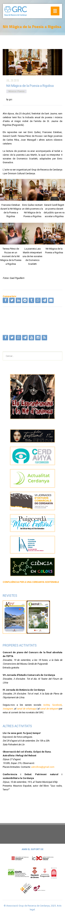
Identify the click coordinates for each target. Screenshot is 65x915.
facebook (57, 704)
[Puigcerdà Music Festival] (32, 523)
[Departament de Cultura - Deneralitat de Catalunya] (32, 858)
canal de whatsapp (26, 708)
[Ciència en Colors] (32, 566)
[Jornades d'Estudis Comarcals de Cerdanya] (32, 501)
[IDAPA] (18, 872)
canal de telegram (49, 708)
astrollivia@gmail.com (42, 767)
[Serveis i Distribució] (39, 888)
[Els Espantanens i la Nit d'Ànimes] (32, 396)
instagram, (8, 708)
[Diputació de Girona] (35, 872)
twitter (46, 704)
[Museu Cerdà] (54, 872)
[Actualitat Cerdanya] (32, 478)
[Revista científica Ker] (15, 617)
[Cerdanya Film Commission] (32, 456)
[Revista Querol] (38, 617)
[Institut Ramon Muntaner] (26, 888)
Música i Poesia (16, 91)
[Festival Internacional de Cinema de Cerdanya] (32, 436)
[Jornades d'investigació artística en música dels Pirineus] (32, 545)
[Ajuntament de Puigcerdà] (44, 872)
